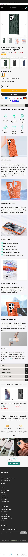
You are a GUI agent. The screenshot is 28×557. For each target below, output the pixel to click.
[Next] (26, 24)
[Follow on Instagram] (4, 483)
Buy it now (14, 94)
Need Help (3, 492)
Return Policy (4, 514)
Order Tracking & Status (6, 518)
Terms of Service (5, 501)
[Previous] (2, 24)
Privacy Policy (4, 499)
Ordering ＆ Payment (6, 516)
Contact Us (3, 495)
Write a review (14, 463)
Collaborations (4, 497)
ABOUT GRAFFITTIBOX (5, 490)
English (5, 4)
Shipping (3, 520)
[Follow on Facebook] (1, 483)
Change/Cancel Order (6, 509)
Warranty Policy (4, 511)
